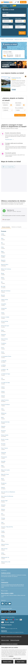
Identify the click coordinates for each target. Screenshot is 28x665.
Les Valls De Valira (5, 382)
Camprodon (4, 308)
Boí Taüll (3, 286)
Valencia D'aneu (5, 544)
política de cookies (17, 658)
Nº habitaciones (5, 24)
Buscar (22, 33)
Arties (2, 247)
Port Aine (3, 443)
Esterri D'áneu (4, 338)
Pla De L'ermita (4, 439)
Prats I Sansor (4, 448)
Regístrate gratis (8, 139)
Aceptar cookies (20, 661)
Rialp (2, 465)
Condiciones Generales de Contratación (9, 643)
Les (2, 378)
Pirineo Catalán (4, 435)
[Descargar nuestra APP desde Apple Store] (12, 611)
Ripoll (2, 478)
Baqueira (3, 260)
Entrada (5, 18)
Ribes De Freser (5, 474)
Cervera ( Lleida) (5, 317)
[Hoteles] (6, 2)
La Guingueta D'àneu (6, 356)
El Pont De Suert (5, 325)
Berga (2, 273)
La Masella (3, 360)
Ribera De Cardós (5, 470)
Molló (2, 417)
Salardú (3, 487)
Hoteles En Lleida (18, 39)
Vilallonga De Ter (5, 557)
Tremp (2, 535)
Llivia (2, 408)
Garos (2, 347)
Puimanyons (4, 457)
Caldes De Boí (4, 299)
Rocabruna (3, 483)
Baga (2, 251)
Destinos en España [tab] (16, 227)
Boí (2, 282)
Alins (2, 238)
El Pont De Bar (4, 321)
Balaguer (3, 255)
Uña (2, 540)
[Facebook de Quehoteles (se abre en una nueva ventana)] (2, 603)
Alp (2, 242)
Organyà (3, 426)
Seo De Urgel (4, 500)
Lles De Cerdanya (5, 404)
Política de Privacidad (14, 640)
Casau (2, 312)
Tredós (2, 531)
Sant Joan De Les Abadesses (8, 491)
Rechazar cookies (7, 661)
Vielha (2, 553)
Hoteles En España (9, 39)
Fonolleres (3, 343)
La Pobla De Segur (5, 373)
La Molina (3, 365)
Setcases (3, 505)
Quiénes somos (5, 573)
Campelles (3, 304)
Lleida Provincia (5, 400)
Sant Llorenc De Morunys (7, 496)
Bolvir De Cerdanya (5, 290)
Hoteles (2, 39)
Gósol (2, 352)
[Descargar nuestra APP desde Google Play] (5, 611)
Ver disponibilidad (20, 115)
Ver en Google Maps (9, 166)
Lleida (2, 234)
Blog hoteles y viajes (7, 593)
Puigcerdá (3, 452)
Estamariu (3, 334)
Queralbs (3, 461)
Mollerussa (3, 413)
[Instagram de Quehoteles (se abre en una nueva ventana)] (6, 603)
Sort (2, 513)
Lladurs (3, 387)
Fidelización (4, 582)
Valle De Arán (4, 548)
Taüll (2, 522)
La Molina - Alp (4, 369)
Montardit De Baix (5, 422)
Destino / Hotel (5, 12)
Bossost (3, 295)
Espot (2, 330)
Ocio (11, 6)
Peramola (3, 430)
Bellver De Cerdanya (6, 269)
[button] (23, 2)
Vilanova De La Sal (5, 561)
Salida (18, 18)
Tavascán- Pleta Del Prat (7, 526)
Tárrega (3, 518)
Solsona (3, 509)
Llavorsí (3, 395)
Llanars (3, 391)
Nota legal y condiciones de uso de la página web (11, 636)
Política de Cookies (5, 640)
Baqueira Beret (4, 264)
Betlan (2, 277)
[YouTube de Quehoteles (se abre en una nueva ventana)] (9, 603)
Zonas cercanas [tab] (6, 227)
